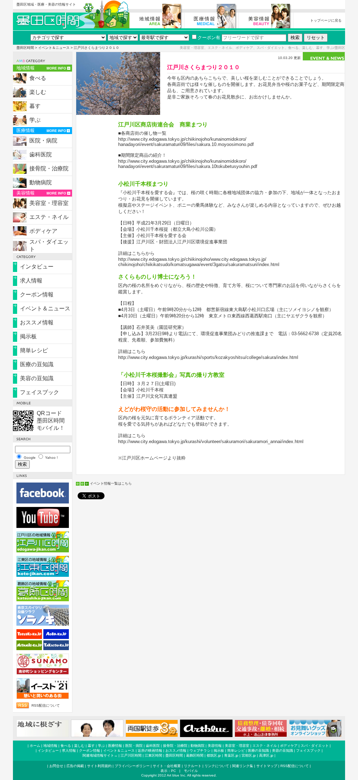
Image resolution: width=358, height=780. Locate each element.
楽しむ (37, 92)
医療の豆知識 (36, 364)
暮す (35, 106)
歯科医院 (40, 154)
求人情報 (31, 281)
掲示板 (28, 336)
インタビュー (36, 267)
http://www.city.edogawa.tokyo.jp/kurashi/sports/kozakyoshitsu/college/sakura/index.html (208, 357)
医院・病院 (43, 141)
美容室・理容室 (49, 203)
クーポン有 (209, 37)
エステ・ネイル (49, 217)
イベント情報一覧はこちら (111, 483)
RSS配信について (45, 705)
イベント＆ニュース (54, 48)
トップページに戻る (326, 20)
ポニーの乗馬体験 (195, 205)
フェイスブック (39, 392)
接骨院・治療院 (49, 168)
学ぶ (35, 120)
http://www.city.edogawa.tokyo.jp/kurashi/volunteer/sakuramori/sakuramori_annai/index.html (210, 441)
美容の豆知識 (36, 378)
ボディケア (43, 231)
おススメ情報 (36, 322)
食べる (37, 78)
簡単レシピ (34, 350)
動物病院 (40, 182)
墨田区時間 (25, 48)
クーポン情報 (36, 294)
